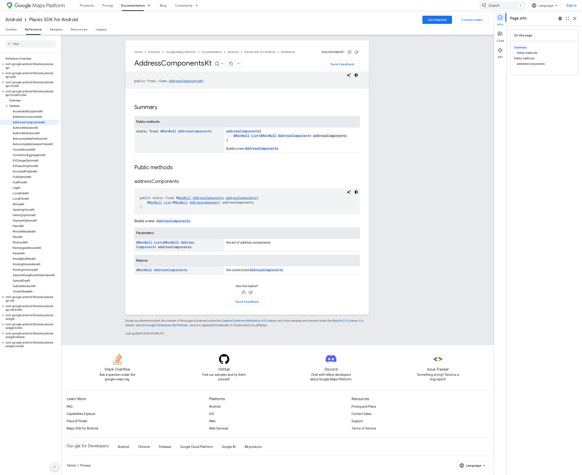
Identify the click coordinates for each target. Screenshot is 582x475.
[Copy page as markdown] (231, 64)
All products (253, 447)
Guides (11, 29)
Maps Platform (48, 6)
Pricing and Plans (363, 406)
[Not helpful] (356, 52)
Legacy (101, 29)
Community (184, 5)
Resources (79, 29)
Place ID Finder (77, 421)
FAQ (70, 406)
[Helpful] (349, 52)
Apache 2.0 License (345, 320)
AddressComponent (294, 136)
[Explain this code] (349, 75)
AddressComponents (194, 131)
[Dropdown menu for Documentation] (150, 5)
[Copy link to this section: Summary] (161, 107)
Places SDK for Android (53, 20)
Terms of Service (363, 428)
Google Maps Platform (181, 52)
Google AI (229, 447)
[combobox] (502, 5)
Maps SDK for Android (82, 428)
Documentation (133, 5)
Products (87, 5)
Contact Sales (361, 414)
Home (138, 52)
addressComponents (243, 131)
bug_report (560, 18)
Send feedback (342, 64)
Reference (33, 29)
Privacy (85, 465)
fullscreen (567, 18)
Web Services (218, 428)
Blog (163, 5)
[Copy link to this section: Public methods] (177, 168)
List (254, 136)
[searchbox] (30, 44)
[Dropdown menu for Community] (198, 5)
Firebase (165, 447)
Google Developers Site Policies (167, 325)
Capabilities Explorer (81, 414)
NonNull (169, 131)
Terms (71, 465)
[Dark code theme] (356, 75)
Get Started (437, 20)
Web (212, 421)
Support (357, 421)
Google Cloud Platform (196, 447)
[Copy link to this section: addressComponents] (183, 181)
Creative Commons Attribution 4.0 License (248, 320)
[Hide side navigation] (54, 466)
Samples (56, 29)
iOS (211, 414)
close (574, 18)
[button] (29, 66)
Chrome (144, 447)
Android (13, 20)
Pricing (107, 5)
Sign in (571, 5)
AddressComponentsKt (186, 81)
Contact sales (472, 20)
